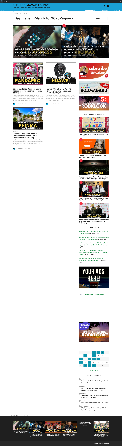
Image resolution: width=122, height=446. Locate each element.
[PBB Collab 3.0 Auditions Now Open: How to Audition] (94, 125)
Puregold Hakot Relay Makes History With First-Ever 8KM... (101, 436)
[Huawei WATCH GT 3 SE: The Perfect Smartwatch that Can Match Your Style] (61, 74)
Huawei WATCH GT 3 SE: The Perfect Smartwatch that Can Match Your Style (58, 91)
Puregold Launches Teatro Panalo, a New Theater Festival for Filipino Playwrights (93, 177)
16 (98, 359)
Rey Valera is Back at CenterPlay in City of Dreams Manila (94, 382)
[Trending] (64, 26)
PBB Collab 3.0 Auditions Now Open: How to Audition (93, 135)
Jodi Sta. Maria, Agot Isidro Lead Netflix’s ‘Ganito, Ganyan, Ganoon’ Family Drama (93, 199)
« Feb (91, 370)
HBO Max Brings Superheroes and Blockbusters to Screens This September (84, 49)
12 (80, 359)
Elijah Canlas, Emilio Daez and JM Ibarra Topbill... (53, 435)
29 (94, 365)
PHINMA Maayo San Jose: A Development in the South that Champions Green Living (26, 136)
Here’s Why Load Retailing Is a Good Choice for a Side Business (36, 51)
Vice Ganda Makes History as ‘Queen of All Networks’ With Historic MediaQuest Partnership (94, 221)
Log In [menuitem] (5, 1)
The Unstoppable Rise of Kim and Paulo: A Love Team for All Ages (94, 396)
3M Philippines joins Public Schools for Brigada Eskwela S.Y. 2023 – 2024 (93, 389)
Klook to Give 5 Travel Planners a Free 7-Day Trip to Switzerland (93, 156)
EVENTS (15, 86)
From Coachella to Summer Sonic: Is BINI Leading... (85, 424)
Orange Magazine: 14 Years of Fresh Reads (95, 403)
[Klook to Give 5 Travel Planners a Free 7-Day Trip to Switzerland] (94, 146)
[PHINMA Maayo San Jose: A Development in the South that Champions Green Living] (28, 118)
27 (85, 365)
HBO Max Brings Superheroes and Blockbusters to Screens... (37, 436)
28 (89, 365)
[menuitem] (1, 1)
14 (89, 359)
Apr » (96, 370)
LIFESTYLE (48, 86)
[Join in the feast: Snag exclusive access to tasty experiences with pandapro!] (28, 74)
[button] (104, 6)
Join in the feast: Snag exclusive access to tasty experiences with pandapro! (27, 91)
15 (93, 359)
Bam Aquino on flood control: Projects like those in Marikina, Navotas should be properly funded (93, 252)
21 (89, 362)
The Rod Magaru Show (31, 5)
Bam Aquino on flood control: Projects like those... (69, 436)
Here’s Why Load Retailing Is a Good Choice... (21, 432)
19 (80, 362)
